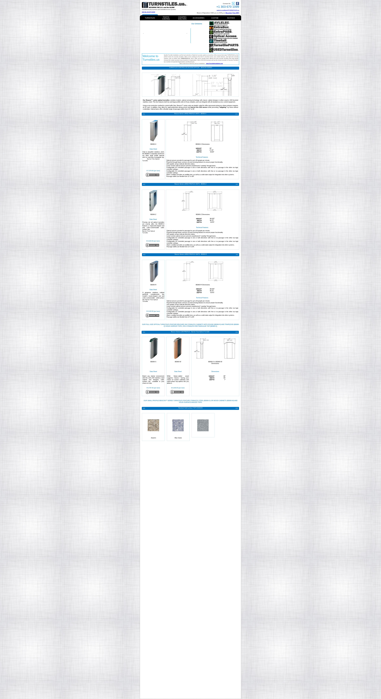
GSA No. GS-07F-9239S (148, 12)
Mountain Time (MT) (232, 13)
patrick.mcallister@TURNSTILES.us (228, 10)
